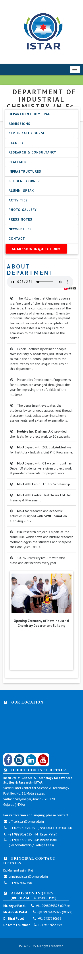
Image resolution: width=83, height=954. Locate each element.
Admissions (19, 124)
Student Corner (24, 181)
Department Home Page (30, 114)
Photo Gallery (23, 210)
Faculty (16, 143)
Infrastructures (25, 171)
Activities (18, 200)
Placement (19, 162)
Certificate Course (27, 133)
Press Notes (20, 219)
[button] (13, 594)
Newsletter (20, 229)
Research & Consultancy (32, 152)
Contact (17, 238)
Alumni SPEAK (21, 190)
